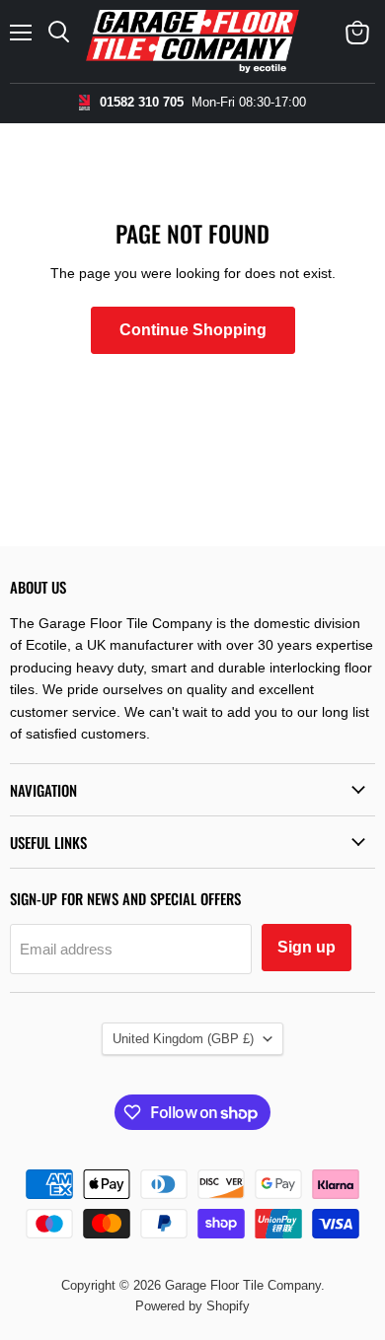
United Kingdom (183, 1038)
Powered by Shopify (192, 1306)
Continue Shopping (193, 329)
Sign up (306, 947)
